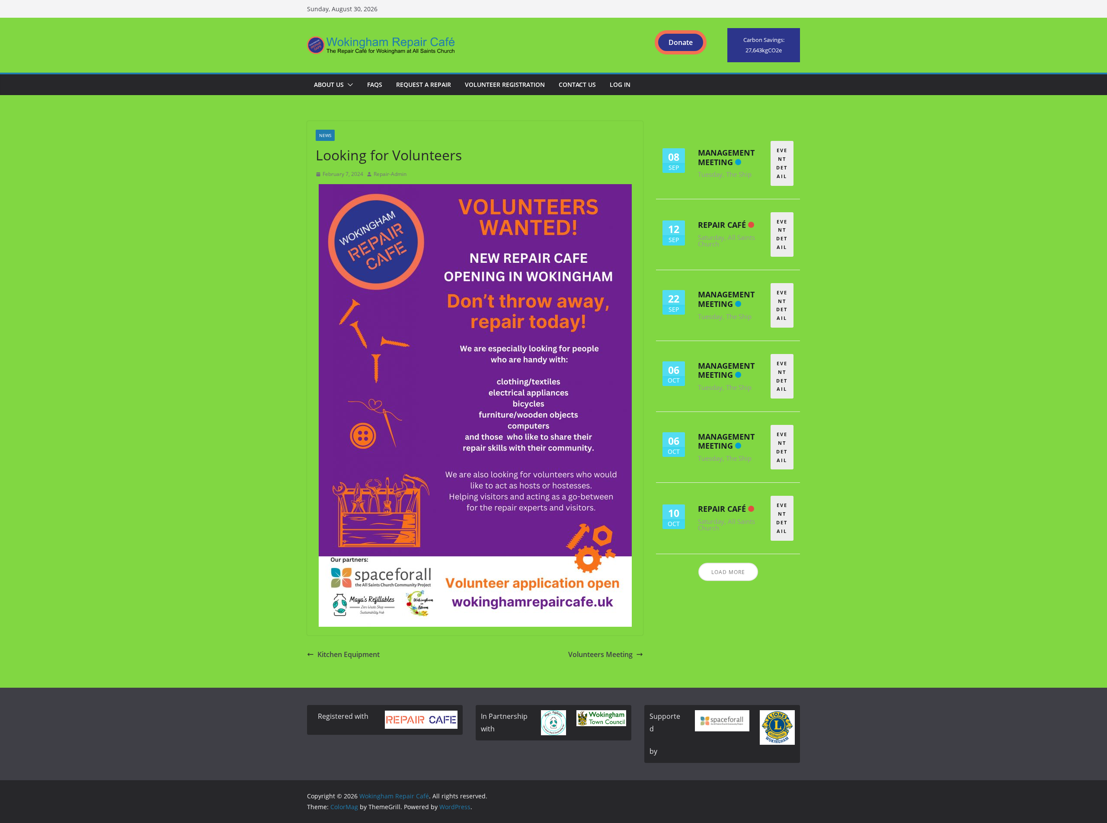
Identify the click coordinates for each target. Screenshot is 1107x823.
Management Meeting (726, 157)
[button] (348, 85)
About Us (329, 84)
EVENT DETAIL (781, 163)
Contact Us (577, 84)
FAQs (374, 84)
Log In (620, 84)
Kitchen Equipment (348, 654)
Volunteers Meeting (600, 654)
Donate (681, 42)
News (325, 135)
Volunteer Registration (505, 84)
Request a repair (423, 84)
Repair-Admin (390, 174)
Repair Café (722, 225)
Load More (728, 572)
